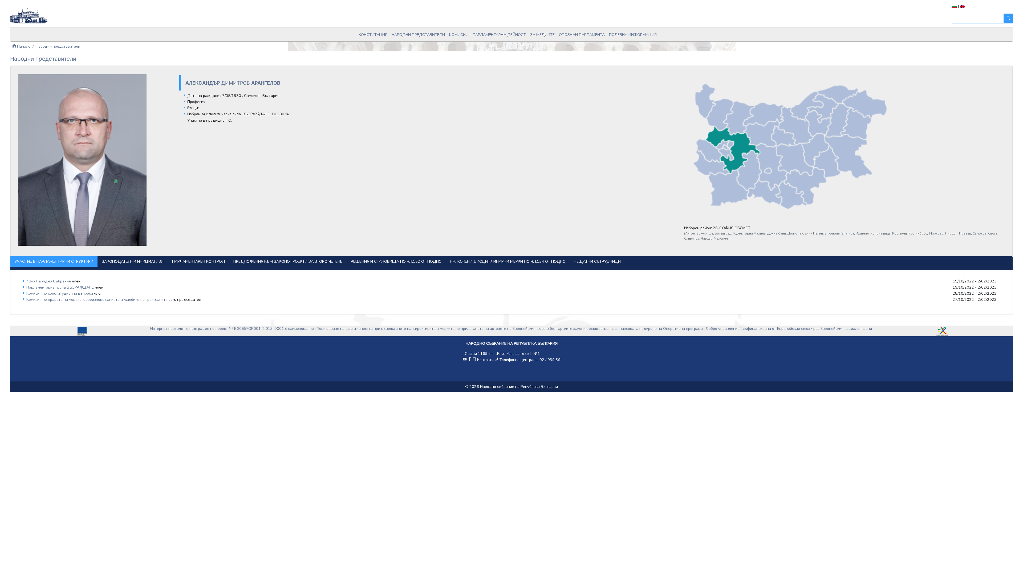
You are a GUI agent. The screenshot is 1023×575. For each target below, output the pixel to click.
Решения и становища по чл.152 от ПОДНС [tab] (396, 261)
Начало (23, 46)
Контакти (485, 359)
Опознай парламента (582, 34)
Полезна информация (633, 34)
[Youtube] (464, 359)
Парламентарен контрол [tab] (198, 261)
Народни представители (418, 34)
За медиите (542, 34)
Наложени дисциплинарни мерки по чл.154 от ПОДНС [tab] (507, 261)
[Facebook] (469, 359)
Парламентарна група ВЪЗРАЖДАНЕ (60, 287)
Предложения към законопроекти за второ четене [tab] (287, 261)
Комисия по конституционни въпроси (60, 293)
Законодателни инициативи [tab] (133, 261)
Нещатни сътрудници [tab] (597, 261)
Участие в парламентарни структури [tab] (54, 261)
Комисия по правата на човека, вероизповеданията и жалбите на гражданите (97, 299)
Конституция (373, 34)
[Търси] (1008, 18)
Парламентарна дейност (499, 34)
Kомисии (458, 34)
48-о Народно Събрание (49, 281)
